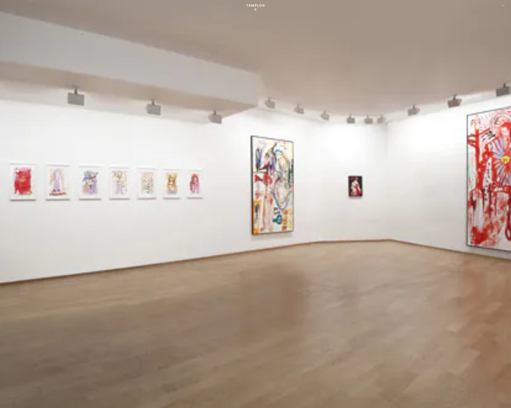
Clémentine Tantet (48, 403)
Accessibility (500, 403)
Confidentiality (488, 403)
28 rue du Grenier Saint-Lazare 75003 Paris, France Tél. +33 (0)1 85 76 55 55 (21, 383)
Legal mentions (474, 403)
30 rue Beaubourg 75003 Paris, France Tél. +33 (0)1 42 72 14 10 (17, 365)
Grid (69, 403)
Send (265, 386)
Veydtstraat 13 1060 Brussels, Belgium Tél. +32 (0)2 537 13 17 (144, 365)
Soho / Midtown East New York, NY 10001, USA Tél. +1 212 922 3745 (146, 383)
